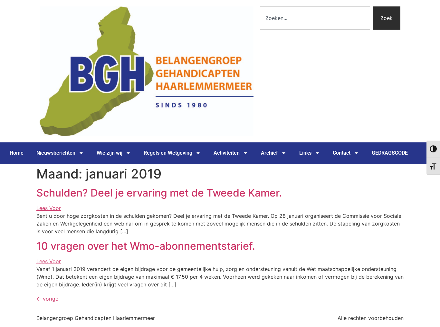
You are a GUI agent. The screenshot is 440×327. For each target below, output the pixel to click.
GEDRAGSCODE (390, 153)
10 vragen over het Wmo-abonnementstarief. (145, 246)
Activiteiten (227, 153)
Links (305, 153)
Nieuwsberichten (55, 153)
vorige (47, 298)
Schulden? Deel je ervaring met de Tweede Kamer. (159, 193)
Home (17, 153)
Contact (341, 153)
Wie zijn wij (109, 153)
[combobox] (315, 18)
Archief (269, 153)
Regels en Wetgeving (168, 153)
